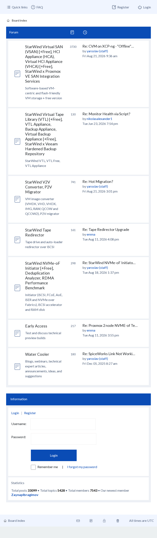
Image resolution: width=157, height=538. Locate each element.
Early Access (36, 326)
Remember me (47, 467)
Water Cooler (37, 354)
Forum (13, 32)
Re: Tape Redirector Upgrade (105, 229)
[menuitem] (37, 7)
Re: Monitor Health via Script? (106, 114)
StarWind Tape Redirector (38, 232)
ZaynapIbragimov (24, 495)
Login (15, 413)
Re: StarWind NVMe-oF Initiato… (109, 262)
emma (91, 234)
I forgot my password (82, 467)
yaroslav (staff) (97, 51)
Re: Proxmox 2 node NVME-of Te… (110, 325)
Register (30, 413)
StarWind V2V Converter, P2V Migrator (38, 187)
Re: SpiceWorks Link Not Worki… (108, 353)
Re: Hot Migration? (97, 181)
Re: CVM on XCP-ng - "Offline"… (108, 46)
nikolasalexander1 (99, 119)
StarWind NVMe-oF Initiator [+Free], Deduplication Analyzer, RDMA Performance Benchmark (42, 275)
